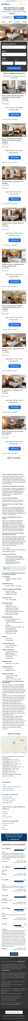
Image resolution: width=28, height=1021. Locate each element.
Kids (16, 60)
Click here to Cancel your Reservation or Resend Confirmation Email (12, 982)
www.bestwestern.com (11, 719)
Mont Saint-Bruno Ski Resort (8, 799)
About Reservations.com (7, 996)
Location (17, 22)
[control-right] (25, 32)
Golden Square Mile (7, 816)
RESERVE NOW (20, 17)
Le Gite (4, 784)
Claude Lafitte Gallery (7, 797)
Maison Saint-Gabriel (7, 802)
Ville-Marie (4, 811)
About (10, 22)
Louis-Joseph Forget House (8, 800)
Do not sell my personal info (9, 1000)
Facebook (17, 1003)
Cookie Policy (22, 1015)
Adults (4, 60)
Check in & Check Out (9, 44)
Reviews (24, 22)
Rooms (3, 22)
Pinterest (18, 1004)
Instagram (8, 1004)
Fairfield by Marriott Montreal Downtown (11, 786)
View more (14, 954)
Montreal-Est (5, 829)
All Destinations (17, 996)
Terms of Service (7, 1015)
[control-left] (2, 32)
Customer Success (14, 998)
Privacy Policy (15, 1015)
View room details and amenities (9, 119)
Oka (3, 827)
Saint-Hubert (5, 813)
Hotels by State (5, 998)
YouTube (3, 1004)
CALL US (8, 17)
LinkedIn (13, 1004)
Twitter (21, 1003)
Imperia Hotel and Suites (8, 788)
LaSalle (4, 815)
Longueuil (4, 825)
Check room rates (14, 68)
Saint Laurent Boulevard (8, 823)
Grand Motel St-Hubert (7, 790)
